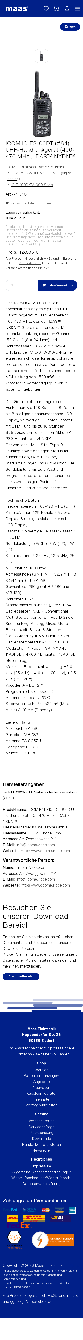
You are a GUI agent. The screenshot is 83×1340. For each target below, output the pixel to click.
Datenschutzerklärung (41, 1184)
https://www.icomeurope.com (45, 851)
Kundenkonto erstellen (41, 1144)
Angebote (41, 1081)
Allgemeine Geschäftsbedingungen (41, 1172)
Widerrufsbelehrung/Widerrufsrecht (41, 1178)
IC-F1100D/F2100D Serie (32, 185)
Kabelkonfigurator (41, 1093)
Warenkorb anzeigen (41, 1075)
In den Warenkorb (59, 285)
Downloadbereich (21, 976)
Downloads (41, 1138)
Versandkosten (30, 263)
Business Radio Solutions (42, 167)
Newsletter (41, 1150)
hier (46, 267)
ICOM (10, 167)
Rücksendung (41, 1132)
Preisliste (41, 1099)
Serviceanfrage (41, 1127)
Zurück (70, 26)
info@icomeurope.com (35, 845)
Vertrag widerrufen (41, 1105)
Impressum (41, 1166)
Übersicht (41, 1070)
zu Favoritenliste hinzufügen (30, 203)
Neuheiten (41, 1087)
